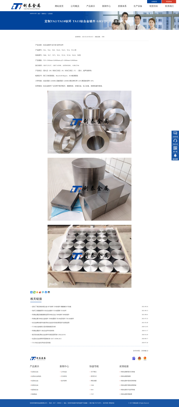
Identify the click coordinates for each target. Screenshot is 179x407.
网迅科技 (111, 403)
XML (92, 385)
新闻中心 (106, 6)
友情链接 (124, 366)
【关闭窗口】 (145, 350)
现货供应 (153, 6)
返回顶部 (175, 159)
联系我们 (169, 6)
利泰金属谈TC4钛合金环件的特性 (43, 330)
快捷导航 (94, 366)
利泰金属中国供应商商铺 (128, 380)
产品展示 (90, 6)
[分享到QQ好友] (49, 292)
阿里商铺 (169, 1)
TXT (92, 394)
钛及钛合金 (34, 372)
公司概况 (75, 6)
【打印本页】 (136, 350)
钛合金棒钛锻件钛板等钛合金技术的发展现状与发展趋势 (50, 322)
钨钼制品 (34, 394)
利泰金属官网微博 (126, 394)
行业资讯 (64, 376)
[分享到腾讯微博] (43, 292)
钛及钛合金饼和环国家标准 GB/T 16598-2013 (46, 338)
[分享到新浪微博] (40, 292)
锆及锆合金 (34, 380)
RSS (92, 389)
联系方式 (94, 376)
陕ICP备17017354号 (95, 403)
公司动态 (50, 13)
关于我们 (94, 372)
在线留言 (154, 1)
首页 (39, 13)
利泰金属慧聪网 (126, 376)
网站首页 (59, 6)
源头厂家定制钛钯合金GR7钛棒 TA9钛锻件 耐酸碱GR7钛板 (51, 306)
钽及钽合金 (34, 385)
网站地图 (94, 380)
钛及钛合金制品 (36, 376)
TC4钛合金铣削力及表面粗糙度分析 (44, 326)
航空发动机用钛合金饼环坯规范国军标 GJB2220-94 (49, 334)
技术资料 (64, 380)
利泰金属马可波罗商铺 (128, 389)
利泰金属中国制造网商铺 (128, 385)
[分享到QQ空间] (37, 292)
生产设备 (138, 6)
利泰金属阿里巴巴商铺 (128, 372)
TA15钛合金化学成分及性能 (41, 342)
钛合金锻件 (47, 45)
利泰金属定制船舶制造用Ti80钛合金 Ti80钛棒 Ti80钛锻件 (50, 314)
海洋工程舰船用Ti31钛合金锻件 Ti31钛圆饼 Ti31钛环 (49, 310)
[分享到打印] (46, 292)
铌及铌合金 (34, 389)
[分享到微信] (34, 292)
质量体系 (122, 6)
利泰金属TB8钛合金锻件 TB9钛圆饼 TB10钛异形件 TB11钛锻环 (53, 318)
